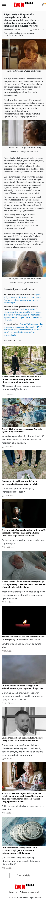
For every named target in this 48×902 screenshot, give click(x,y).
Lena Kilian (15, 29)
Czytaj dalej (24, 875)
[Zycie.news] (23, 4)
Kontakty (13, 892)
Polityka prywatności (29, 892)
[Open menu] (4, 4)
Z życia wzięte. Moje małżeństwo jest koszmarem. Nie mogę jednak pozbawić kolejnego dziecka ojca (23, 298)
